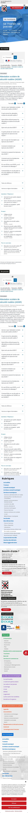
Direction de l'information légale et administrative (11, 262)
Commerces (7, 663)
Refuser (14, 803)
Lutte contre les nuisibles (11, 697)
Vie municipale (13, 30)
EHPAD (5, 692)
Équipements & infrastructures (13, 724)
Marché (6, 656)
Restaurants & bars (9, 667)
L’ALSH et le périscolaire (11, 682)
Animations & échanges (11, 714)
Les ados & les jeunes (10, 684)
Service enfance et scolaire (12, 512)
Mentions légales (18, 811)
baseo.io (14, 263)
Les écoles (7, 518)
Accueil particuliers (5, 65)
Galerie (6, 649)
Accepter (14, 799)
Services (6, 669)
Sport (5, 722)
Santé (6, 671)
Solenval (6, 727)
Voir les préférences (14, 807)
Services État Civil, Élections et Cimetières (13, 497)
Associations (8, 712)
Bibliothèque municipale (11, 516)
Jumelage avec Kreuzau (11, 729)
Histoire (6, 641)
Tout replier (11, 103)
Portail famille (8, 679)
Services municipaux (10, 492)
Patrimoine (7, 643)
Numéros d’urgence (10, 699)
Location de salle (9, 504)
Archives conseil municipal (12, 490)
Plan (5, 647)
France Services (8, 510)
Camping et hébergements (12, 665)
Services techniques (10, 508)
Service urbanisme (9, 506)
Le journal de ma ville (10, 537)
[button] (25, 782)
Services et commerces (11, 658)
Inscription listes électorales (12, 533)
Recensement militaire (10, 535)
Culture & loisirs (8, 716)
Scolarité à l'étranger (9, 217)
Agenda (6, 709)
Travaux (6, 485)
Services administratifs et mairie (13, 495)
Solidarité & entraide (10, 720)
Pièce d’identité (8, 525)
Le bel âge (7, 687)
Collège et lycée (8, 214)
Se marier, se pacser (10, 531)
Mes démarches (9, 521)
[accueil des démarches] (12, 53)
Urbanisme (7, 527)
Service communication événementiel (11, 501)
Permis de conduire (6, 67)
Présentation (8, 638)
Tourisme (6, 653)
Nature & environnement (11, 718)
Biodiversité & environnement (13, 651)
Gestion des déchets (10, 540)
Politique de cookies (9, 811)
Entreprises (7, 661)
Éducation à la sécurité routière (12, 246)
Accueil (5, 30)
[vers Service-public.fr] (14, 61)
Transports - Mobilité (16, 65)
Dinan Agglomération (10, 542)
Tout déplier (20, 103)
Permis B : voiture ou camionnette (12, 231)
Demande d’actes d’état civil (12, 529)
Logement (7, 694)
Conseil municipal (9, 487)
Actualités (7, 482)
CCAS (5, 514)
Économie (7, 645)
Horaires (3, 2)
